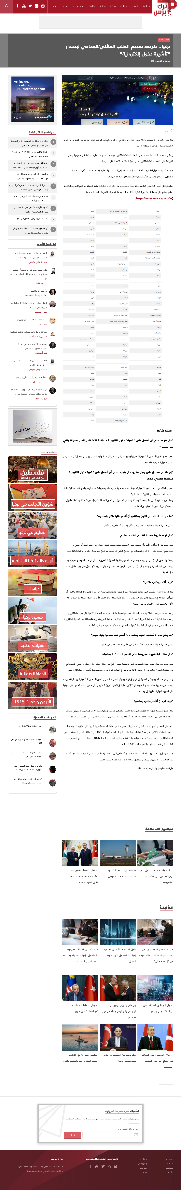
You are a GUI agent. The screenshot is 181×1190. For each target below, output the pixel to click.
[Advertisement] (117, 798)
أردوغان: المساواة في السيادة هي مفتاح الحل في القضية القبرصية (157, 1060)
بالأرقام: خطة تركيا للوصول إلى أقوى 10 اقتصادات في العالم (28, 767)
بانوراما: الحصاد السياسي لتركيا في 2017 (26, 741)
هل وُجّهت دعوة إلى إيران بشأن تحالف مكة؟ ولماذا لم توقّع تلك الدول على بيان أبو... (28, 274)
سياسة (146, 6)
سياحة (103, 6)
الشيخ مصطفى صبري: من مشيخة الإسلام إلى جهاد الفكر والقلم (31, 255)
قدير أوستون (41, 352)
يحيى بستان (41, 283)
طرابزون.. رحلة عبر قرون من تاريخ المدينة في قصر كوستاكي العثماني (29, 143)
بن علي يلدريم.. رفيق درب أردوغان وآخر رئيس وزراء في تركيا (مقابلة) (119, 1011)
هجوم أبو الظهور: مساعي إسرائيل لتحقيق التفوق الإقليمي (31, 346)
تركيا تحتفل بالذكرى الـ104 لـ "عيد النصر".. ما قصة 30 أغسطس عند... (29, 154)
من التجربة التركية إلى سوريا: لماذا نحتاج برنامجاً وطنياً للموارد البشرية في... (29, 391)
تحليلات (123, 6)
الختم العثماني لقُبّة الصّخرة (30, 726)
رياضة (113, 6)
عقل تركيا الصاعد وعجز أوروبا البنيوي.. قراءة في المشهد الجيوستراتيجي (31, 176)
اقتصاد (135, 6)
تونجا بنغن (42, 324)
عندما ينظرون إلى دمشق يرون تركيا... (30, 319)
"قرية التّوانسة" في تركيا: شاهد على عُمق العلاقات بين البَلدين (30, 209)
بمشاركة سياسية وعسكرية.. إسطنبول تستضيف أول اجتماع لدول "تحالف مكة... (29, 165)
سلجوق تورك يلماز (38, 336)
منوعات (65, 6)
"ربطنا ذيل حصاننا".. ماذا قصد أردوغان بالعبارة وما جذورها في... (30, 230)
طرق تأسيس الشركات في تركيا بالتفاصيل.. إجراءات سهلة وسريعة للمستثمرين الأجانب (80, 955)
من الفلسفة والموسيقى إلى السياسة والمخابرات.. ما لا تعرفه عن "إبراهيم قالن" (156, 955)
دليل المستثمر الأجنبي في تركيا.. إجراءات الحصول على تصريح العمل (118, 955)
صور (55, 6)
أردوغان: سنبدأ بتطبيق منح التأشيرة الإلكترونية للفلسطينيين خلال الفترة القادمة (81, 876)
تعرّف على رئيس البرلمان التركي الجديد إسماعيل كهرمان (28, 781)
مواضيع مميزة (164, 39)
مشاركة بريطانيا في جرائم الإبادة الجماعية (28, 331)
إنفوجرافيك (79, 6)
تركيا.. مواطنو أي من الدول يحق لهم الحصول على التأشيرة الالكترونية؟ (157, 876)
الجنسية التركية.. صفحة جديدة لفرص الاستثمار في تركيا (26, 754)
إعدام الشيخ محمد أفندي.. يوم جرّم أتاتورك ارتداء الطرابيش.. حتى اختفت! (28, 187)
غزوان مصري (41, 398)
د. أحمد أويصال (40, 381)
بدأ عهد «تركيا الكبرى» (37, 290)
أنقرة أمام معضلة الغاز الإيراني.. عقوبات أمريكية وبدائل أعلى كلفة (29, 198)
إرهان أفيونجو (41, 311)
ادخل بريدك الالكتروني (128, 1128)
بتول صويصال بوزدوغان (36, 295)
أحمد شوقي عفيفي (38, 262)
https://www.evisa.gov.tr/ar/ (153, 198)
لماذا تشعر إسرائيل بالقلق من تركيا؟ (32, 218)
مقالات (92, 6)
